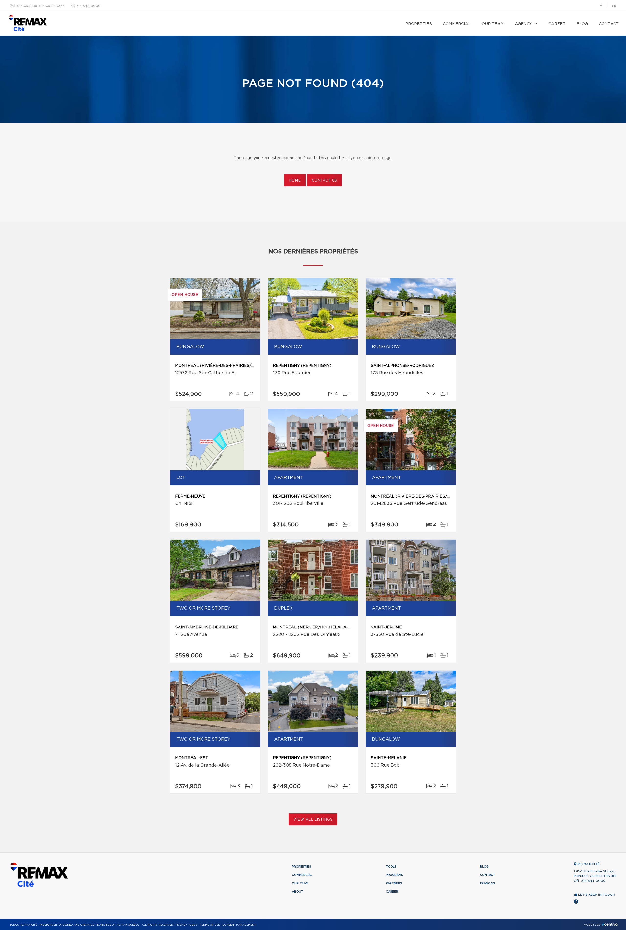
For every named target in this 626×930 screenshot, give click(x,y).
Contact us (324, 180)
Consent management (239, 925)
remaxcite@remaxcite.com (40, 6)
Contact (609, 24)
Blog (582, 24)
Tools (391, 866)
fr (614, 6)
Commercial (457, 24)
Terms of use (210, 925)
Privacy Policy (186, 925)
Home (295, 180)
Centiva (610, 924)
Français (487, 883)
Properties (418, 24)
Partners (394, 883)
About (297, 891)
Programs (394, 874)
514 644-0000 (88, 6)
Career (557, 24)
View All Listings (312, 819)
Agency (523, 24)
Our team (493, 24)
